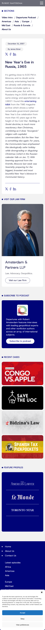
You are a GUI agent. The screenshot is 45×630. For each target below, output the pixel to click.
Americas (6, 21)
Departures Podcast (26, 17)
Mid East (6, 25)
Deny (22, 619)
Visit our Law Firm (18, 280)
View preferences (22, 625)
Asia (17, 21)
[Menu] (41, 3)
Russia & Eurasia (22, 25)
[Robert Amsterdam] (12, 3)
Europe (25, 21)
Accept (22, 613)
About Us (6, 29)
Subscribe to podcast (20, 341)
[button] (42, 592)
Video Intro (7, 17)
